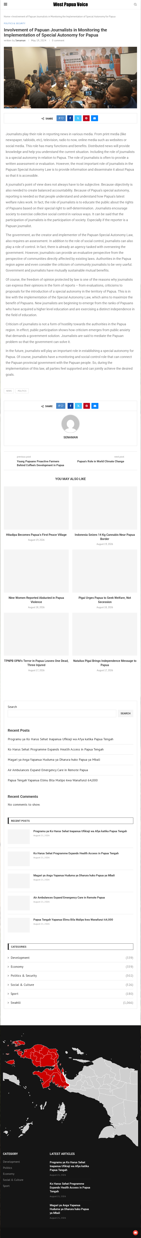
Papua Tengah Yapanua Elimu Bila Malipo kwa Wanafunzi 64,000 (53, 780)
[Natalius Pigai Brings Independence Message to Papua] (104, 634)
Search (12, 707)
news (9, 391)
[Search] (135, 4)
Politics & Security (72, 975)
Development (72, 957)
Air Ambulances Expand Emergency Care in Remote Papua (48, 770)
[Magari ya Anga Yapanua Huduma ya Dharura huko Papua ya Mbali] (19, 881)
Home (7, 16)
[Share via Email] (94, 118)
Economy (72, 966)
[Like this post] (62, 118)
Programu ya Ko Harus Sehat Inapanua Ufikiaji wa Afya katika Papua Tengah (60, 739)
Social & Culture (72, 985)
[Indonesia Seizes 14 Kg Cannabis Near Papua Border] (104, 507)
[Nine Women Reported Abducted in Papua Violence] (36, 570)
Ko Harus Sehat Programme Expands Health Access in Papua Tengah (56, 749)
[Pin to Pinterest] (86, 118)
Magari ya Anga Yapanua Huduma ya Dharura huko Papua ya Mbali (54, 759)
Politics (22, 391)
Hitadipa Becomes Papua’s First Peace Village (36, 534)
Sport (72, 993)
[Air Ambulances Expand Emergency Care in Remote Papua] (19, 903)
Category (10, 1153)
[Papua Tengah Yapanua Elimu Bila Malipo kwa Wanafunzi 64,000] (19, 925)
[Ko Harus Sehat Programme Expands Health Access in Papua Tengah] (19, 859)
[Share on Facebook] (70, 118)
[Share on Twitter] (78, 118)
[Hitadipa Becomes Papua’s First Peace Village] (36, 507)
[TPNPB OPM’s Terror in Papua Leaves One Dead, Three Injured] (36, 634)
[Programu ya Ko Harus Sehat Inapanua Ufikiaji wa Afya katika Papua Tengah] (19, 836)
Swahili (72, 1002)
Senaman (20, 40)
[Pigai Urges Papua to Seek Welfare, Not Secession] (104, 570)
